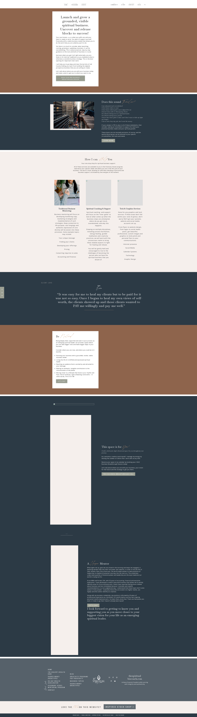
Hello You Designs (120, 715)
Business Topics (77, 681)
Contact (51, 690)
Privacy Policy (76, 715)
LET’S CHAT (61, 381)
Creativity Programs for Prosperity (79, 677)
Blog (72, 674)
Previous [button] (52, 299)
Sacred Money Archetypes (54, 677)
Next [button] (144, 299)
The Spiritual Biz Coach (98, 4)
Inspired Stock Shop (118, 706)
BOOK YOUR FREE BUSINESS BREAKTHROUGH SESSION (70, 78)
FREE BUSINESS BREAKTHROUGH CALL (118, 474)
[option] (98, 297)
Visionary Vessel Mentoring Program (56, 686)
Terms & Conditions (85, 715)
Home (50, 669)
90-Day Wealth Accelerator (54, 682)
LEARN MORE (108, 141)
